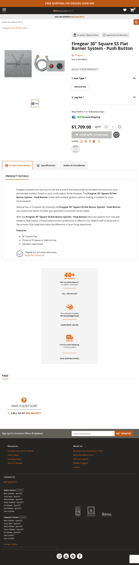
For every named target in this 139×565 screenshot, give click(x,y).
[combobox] (69, 22)
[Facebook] (80, 556)
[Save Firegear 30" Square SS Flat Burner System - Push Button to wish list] (116, 135)
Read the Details (33, 255)
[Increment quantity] (120, 127)
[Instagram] (59, 556)
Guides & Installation (74, 165)
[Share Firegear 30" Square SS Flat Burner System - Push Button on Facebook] (90, 141)
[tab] (17, 165)
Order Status (13, 455)
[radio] (80, 86)
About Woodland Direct (83, 455)
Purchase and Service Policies (21, 451)
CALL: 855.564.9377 (69, 294)
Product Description (19, 165)
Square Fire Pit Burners (15, 28)
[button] (81, 141)
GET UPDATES (123, 433)
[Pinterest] (73, 556)
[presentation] (35, 103)
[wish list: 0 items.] (125, 10)
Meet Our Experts (81, 459)
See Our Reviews (15, 463)
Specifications (48, 165)
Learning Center (15, 459)
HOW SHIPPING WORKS (69, 359)
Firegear (79, 55)
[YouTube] (66, 556)
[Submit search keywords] (136, 22)
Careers (76, 467)
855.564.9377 (33, 413)
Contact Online (10, 544)
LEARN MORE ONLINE (69, 325)
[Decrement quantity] (106, 127)
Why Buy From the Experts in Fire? (88, 451)
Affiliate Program (80, 463)
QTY (98, 127)
